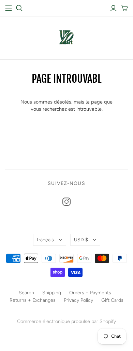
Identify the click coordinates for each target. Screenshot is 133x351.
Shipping (51, 293)
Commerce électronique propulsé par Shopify (66, 321)
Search (26, 293)
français (45, 240)
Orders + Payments (90, 293)
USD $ (81, 240)
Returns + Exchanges (33, 300)
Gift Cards (112, 300)
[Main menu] (8, 8)
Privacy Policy (78, 300)
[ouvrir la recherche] (19, 8)
